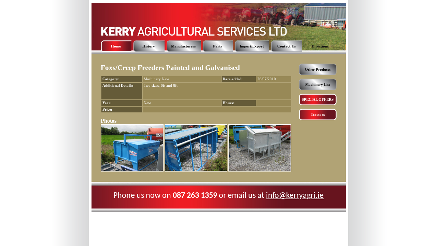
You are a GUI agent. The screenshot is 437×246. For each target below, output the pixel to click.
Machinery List (317, 84)
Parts (217, 46)
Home (116, 46)
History (148, 46)
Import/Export (252, 46)
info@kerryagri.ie (295, 196)
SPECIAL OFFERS (318, 99)
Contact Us (286, 46)
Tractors (318, 115)
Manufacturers (183, 46)
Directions (320, 46)
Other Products (317, 69)
